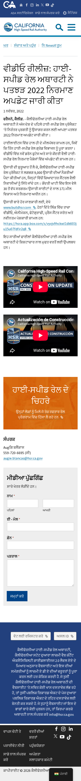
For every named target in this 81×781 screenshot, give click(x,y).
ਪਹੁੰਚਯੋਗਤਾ (37, 745)
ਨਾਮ (11, 496)
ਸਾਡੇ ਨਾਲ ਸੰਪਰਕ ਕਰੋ (47, 13)
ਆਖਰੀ (46, 510)
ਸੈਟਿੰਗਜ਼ (72, 13)
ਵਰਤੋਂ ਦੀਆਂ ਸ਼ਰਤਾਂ (36, 734)
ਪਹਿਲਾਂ (10, 510)
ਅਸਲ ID (66, 636)
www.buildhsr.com (19, 207)
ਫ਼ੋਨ (10, 538)
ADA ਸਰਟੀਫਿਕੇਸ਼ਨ (22, 13)
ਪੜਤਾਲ (13, 556)
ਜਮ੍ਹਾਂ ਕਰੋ (17, 596)
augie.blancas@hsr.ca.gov (23, 458)
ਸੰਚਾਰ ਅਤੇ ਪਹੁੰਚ (25, 45)
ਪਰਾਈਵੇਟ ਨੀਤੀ (13, 745)
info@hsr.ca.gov (61, 714)
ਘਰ (5, 45)
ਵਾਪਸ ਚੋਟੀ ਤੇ (12, 731)
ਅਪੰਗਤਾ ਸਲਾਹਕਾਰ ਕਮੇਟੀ (40, 757)
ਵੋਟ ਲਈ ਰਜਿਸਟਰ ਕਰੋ (32, 636)
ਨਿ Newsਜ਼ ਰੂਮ (52, 45)
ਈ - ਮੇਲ (13, 519)
